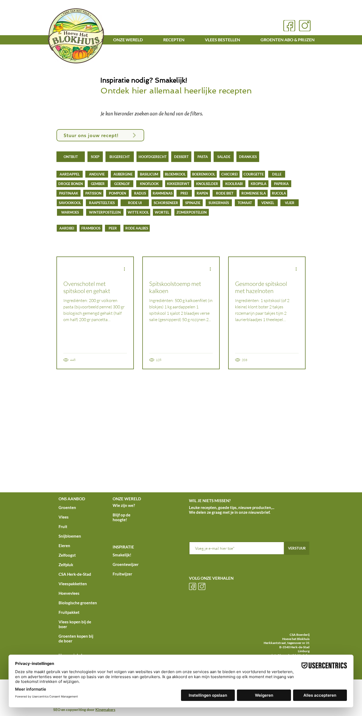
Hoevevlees (69, 593)
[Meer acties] (126, 269)
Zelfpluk (66, 564)
